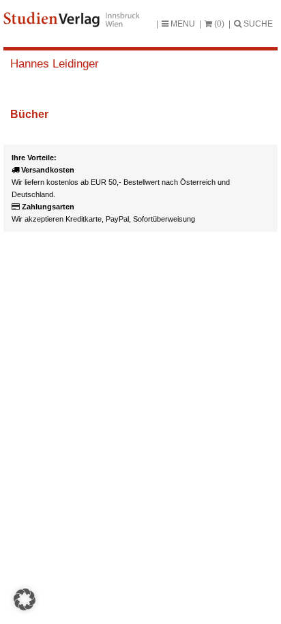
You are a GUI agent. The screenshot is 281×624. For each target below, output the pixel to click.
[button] (24, 599)
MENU (181, 24)
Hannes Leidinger (54, 63)
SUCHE (257, 24)
